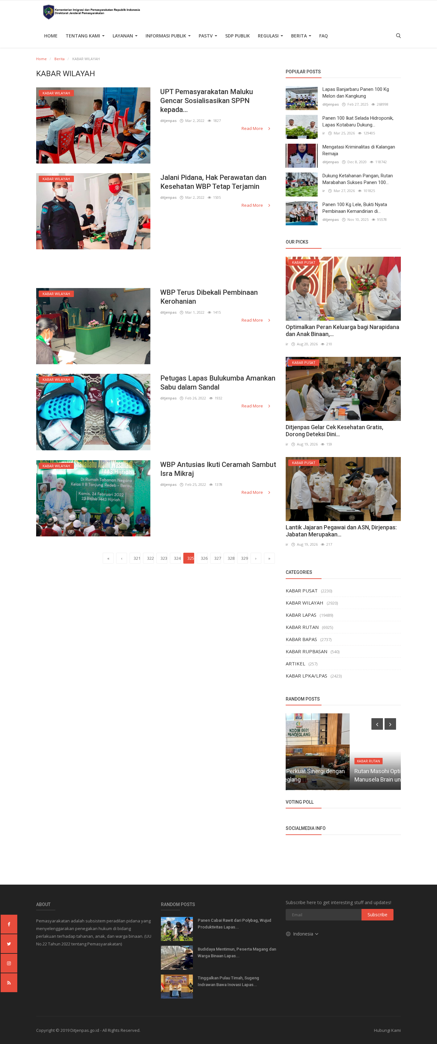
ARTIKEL (295, 663)
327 (217, 558)
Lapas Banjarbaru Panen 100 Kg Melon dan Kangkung (355, 92)
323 (164, 558)
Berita (299, 36)
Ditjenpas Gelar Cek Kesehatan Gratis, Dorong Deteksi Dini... (334, 431)
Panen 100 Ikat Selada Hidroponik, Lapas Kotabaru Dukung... (357, 121)
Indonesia (303, 934)
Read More (253, 128)
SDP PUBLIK (237, 36)
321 (137, 558)
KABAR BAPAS (301, 639)
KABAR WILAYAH (304, 602)
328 (231, 558)
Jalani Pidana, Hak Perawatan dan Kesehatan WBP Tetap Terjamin (213, 181)
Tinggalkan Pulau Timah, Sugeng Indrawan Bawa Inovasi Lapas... (228, 981)
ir (323, 133)
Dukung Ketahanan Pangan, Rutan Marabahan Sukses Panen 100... (357, 179)
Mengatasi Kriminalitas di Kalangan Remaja (358, 150)
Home (51, 36)
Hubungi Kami (387, 1030)
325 (190, 558)
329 (244, 558)
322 (150, 558)
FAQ (323, 36)
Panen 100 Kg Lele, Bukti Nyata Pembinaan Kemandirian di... (354, 208)
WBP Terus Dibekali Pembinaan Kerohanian (209, 296)
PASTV (206, 36)
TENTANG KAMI (83, 36)
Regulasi (269, 36)
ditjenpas (168, 120)
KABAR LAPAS (301, 615)
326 (204, 558)
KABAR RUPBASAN (306, 651)
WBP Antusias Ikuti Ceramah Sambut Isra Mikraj (218, 469)
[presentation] (377, 724)
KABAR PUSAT (302, 590)
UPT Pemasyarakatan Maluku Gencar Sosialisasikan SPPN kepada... (206, 101)
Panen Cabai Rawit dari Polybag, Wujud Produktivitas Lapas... (234, 923)
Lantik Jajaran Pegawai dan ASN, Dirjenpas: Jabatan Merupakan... (341, 531)
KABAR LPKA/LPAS (306, 675)
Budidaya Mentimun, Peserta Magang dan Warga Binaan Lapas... (237, 952)
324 (177, 558)
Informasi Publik (166, 36)
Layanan (123, 36)
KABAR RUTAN (302, 627)
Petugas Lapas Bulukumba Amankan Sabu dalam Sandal (217, 382)
